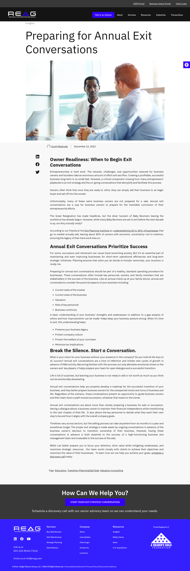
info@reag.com (34, 558)
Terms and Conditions (107, 566)
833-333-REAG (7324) (26, 550)
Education (60, 470)
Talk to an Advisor (103, 15)
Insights (30, 23)
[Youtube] (28, 538)
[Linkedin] (15, 538)
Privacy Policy (92, 566)
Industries (161, 15)
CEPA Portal (138, 3)
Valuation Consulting (111, 470)
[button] (186, 64)
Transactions (177, 15)
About (120, 15)
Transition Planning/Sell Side (83, 470)
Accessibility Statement (75, 566)
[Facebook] (22, 538)
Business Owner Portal (160, 3)
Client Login (181, 3)
